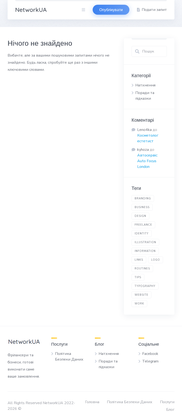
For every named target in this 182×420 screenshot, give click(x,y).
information (145, 251)
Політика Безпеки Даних (129, 402)
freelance (143, 225)
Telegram (150, 361)
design (140, 216)
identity (142, 233)
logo (155, 260)
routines (142, 268)
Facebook (150, 353)
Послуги (167, 402)
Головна (92, 402)
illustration (145, 242)
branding (143, 198)
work (139, 303)
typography (145, 286)
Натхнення (145, 85)
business (142, 207)
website (141, 295)
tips (138, 277)
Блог (170, 409)
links (139, 260)
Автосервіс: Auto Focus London (147, 161)
